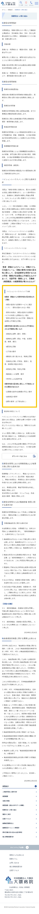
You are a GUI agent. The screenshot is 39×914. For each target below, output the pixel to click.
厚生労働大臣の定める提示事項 (12, 832)
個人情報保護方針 (8, 837)
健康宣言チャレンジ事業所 (10, 828)
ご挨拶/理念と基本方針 (9, 792)
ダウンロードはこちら (19, 456)
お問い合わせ (14, 863)
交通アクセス (6, 819)
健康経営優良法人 (8, 823)
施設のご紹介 (6, 814)
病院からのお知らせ (17, 855)
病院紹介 (10, 9)
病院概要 (5, 796)
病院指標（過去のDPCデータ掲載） (13, 805)
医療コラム (14, 859)
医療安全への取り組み (9, 810)
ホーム (4, 9)
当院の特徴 (6, 801)
